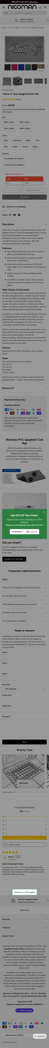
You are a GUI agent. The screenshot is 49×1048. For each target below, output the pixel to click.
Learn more (33, 2)
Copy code (33, 532)
